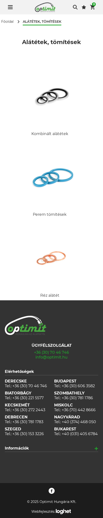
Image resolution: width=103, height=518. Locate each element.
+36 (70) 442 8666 (79, 410)
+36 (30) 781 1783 (27, 422)
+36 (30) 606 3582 (78, 386)
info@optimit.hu (51, 357)
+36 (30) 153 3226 (28, 434)
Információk (17, 448)
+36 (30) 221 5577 (28, 398)
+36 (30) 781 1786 (77, 398)
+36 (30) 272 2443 (28, 410)
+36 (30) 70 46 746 (51, 352)
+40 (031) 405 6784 (80, 434)
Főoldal (7, 22)
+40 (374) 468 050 (79, 422)
